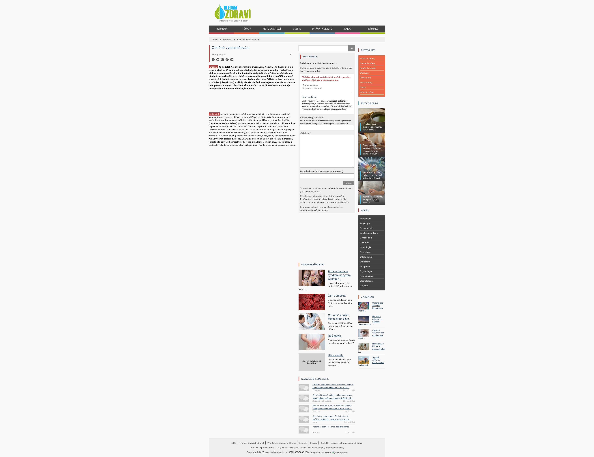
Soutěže (303, 443)
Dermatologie (366, 228)
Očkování (364, 73)
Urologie (364, 285)
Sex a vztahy (366, 82)
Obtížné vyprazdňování (248, 39)
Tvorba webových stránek (251, 443)
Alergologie (365, 218)
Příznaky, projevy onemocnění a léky (326, 447)
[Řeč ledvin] (312, 342)
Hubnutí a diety (367, 63)
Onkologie (365, 261)
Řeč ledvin (334, 335)
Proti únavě (365, 77)
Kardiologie (365, 247)
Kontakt (324, 443)
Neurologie (365, 252)
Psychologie (366, 271)
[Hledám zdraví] (236, 12)
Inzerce (313, 443)
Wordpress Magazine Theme (281, 443)
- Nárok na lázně (310, 85)
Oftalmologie (366, 257)
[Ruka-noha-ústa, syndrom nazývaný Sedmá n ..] (312, 277)
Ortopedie (365, 266)
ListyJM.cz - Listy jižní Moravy (291, 447)
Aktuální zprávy (367, 58)
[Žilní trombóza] (312, 302)
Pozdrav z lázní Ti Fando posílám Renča (330, 427)
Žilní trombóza (337, 295)
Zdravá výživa (367, 92)
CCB (234, 443)
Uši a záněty (335, 355)
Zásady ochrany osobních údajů (346, 443)
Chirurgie (364, 242)
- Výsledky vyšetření (311, 88)
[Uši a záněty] (312, 362)
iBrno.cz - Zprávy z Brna (262, 447)
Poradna (227, 39)
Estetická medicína (369, 233)
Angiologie (365, 223)
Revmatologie (366, 276)
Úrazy (363, 87)
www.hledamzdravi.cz (332, 207)
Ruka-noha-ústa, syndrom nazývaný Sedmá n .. (339, 275)
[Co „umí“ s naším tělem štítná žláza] (312, 321)
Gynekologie (366, 237)
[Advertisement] (252, 101)
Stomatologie (366, 281)
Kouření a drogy (368, 68)
